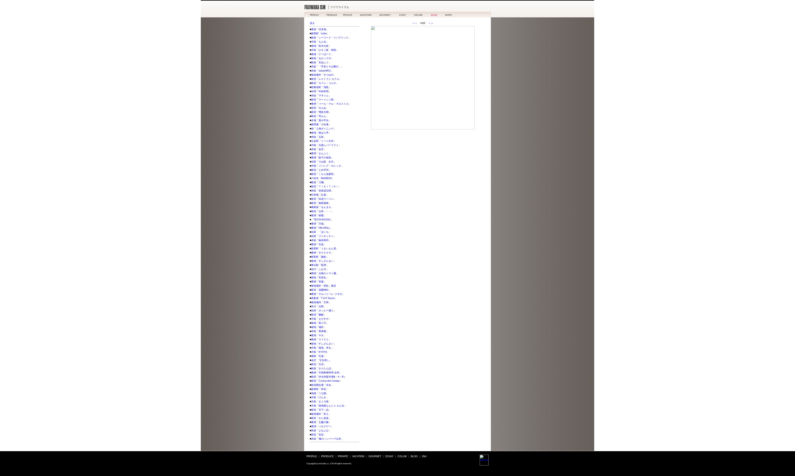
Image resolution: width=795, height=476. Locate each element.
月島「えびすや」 (321, 318)
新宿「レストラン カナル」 (326, 79)
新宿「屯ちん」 (320, 116)
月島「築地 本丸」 (322, 347)
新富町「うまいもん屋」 (324, 248)
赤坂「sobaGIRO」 (322, 70)
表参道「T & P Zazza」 (324, 298)
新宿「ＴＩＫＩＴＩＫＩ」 (326, 186)
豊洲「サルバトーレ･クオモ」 (328, 294)
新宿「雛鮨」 (318, 314)
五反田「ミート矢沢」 (323, 141)
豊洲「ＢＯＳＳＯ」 (322, 252)
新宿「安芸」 (318, 434)
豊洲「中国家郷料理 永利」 (326, 372)
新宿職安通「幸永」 (322, 385)
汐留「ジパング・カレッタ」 (327, 165)
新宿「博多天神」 (321, 112)
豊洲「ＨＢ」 (318, 335)
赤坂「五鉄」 (318, 136)
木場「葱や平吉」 (321, 120)
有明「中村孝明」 (321, 91)
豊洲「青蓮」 (318, 281)
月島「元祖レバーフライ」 (326, 145)
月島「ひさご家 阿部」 (324, 50)
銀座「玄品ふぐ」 (321, 62)
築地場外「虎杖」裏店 (323, 285)
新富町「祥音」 (320, 389)
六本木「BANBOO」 (322, 178)
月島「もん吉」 (320, 41)
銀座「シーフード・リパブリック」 (331, 37)
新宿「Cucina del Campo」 (326, 380)
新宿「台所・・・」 (322, 211)
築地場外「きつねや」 (323, 74)
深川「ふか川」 (320, 269)
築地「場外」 (318, 327)
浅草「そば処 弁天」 (323, 161)
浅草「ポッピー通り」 (323, 310)
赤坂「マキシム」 (321, 95)
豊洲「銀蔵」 (318, 215)
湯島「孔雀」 (318, 356)
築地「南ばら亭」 (321, 132)
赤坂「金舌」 (318, 149)
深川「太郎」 (318, 306)
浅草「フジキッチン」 (323, 236)
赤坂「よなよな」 (321, 430)
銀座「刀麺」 (318, 182)
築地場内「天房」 (321, 302)
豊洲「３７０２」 (321, 339)
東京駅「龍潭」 (320, 265)
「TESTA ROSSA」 (322, 219)
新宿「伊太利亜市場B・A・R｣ (328, 376)
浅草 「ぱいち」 (321, 232)
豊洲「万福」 (318, 223)
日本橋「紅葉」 (320, 194)
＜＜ (414, 23)
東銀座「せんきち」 (322, 207)
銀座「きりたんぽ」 (322, 368)
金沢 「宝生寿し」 (321, 360)
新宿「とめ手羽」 (321, 170)
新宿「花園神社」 (321, 289)
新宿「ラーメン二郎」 (323, 99)
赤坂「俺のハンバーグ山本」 (327, 438)
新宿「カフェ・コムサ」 (324, 83)
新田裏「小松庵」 (321, 124)
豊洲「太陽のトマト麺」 (324, 273)
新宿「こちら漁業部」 (323, 174)
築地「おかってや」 (322, 58)
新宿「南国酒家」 (321, 203)
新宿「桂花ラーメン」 (323, 198)
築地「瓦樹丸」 (320, 277)
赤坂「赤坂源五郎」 (322, 190)
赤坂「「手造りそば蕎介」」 (327, 66)
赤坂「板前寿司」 (321, 240)
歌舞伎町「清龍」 (321, 87)
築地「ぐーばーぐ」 (322, 54)
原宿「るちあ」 (320, 107)
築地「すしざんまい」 (323, 261)
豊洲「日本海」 (320, 29)
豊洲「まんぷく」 (321, 153)
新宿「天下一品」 (321, 409)
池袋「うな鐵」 (320, 393)
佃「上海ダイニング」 (323, 128)
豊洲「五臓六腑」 (321, 422)
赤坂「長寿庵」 (320, 331)
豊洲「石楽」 (318, 244)
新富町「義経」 (320, 256)
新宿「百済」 (318, 364)
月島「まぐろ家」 (321, 401)
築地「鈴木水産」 (321, 45)
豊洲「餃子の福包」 (322, 157)
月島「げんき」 (320, 397)
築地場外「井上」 (321, 414)
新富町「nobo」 (320, 33)
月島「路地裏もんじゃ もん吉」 (329, 405)
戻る (312, 23)
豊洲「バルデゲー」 (322, 426)
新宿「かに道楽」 (321, 418)
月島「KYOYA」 (320, 351)
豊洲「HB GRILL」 (321, 227)
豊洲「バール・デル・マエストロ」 (331, 103)
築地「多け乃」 (320, 323)
